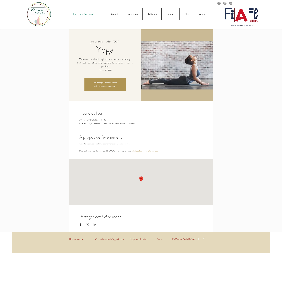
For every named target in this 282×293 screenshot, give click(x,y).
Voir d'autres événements (105, 86)
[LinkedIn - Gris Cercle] (230, 3)
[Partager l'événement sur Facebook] (80, 224)
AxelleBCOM (189, 239)
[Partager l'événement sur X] (87, 224)
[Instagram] (224, 3)
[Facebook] (219, 3)
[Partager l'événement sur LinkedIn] (95, 224)
